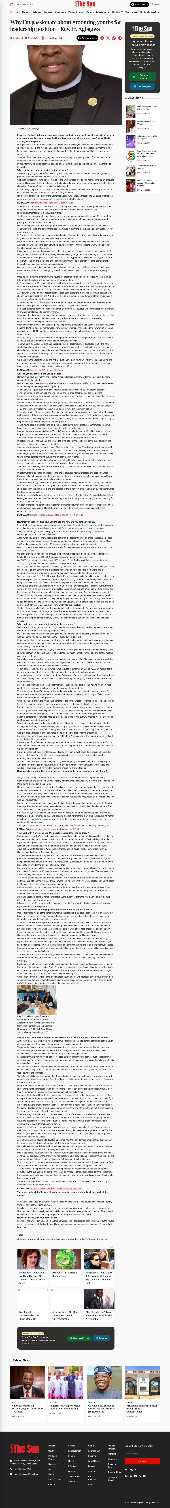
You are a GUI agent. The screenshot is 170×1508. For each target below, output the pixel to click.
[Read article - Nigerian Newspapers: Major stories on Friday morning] (65, 1382)
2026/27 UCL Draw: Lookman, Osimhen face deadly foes (146, 183)
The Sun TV (117, 12)
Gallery (51, 1484)
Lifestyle (72, 1466)
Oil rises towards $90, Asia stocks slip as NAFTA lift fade (56, 515)
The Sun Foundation (149, 12)
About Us (112, 1459)
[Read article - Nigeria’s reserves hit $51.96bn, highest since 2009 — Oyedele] (27, 1382)
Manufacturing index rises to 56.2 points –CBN (51, 203)
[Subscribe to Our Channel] (135, 1476)
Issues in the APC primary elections (46, 370)
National (26, 12)
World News (94, 1461)
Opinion (90, 12)
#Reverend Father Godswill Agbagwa (78, 1239)
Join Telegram (144, 86)
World (91, 1445)
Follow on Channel (144, 77)
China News (60, 12)
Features (92, 1466)
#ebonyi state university (48, 1239)
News (51, 1474)
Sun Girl (91, 1484)
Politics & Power (76, 12)
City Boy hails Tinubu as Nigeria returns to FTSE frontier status (101, 1409)
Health (71, 1461)
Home (17, 12)
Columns (37, 12)
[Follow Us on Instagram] (144, 1476)
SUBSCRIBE (142, 1461)
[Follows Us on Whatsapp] (114, 38)
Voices (71, 1481)
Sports (51, 1469)
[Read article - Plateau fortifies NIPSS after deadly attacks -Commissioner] (142, 1382)
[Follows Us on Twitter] (108, 38)
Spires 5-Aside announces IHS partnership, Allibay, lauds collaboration (146, 153)
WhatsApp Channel (81, 1338)
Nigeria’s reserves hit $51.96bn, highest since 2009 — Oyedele (27, 1409)
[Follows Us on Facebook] (102, 38)
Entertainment (102, 12)
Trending (112, 1454)
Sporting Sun (131, 12)
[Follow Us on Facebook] (126, 1476)
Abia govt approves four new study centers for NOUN (54, 829)
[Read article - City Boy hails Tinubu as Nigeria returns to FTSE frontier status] (104, 1382)
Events (71, 1456)
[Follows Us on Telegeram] (120, 38)
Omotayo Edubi (56, 38)
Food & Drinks (54, 1479)
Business (47, 12)
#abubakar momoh (26, 1239)
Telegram (103, 1338)
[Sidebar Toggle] (11, 12)
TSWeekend (74, 1476)
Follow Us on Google (141, 4)
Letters (71, 1445)
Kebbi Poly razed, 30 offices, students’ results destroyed (55, 1188)
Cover (51, 1451)
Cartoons (92, 1471)
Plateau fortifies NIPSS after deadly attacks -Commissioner (141, 1409)
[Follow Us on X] (130, 1476)
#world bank (103, 1239)
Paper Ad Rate (115, 1472)
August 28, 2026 (18, 1416)
